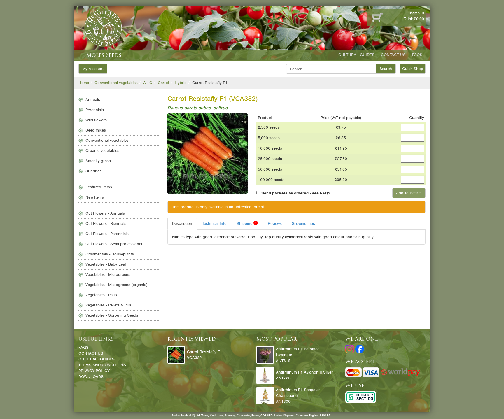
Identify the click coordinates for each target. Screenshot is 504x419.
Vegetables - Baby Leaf (105, 264)
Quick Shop (412, 68)
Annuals (92, 99)
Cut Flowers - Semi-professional (113, 243)
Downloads (91, 376)
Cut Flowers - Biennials (105, 223)
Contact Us (393, 54)
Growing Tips (303, 223)
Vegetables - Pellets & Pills (108, 305)
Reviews (275, 223)
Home (83, 82)
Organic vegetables (102, 150)
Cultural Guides (356, 54)
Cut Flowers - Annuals (105, 213)
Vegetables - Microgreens (107, 274)
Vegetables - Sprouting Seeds (111, 315)
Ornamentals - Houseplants (109, 254)
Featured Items (98, 187)
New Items (94, 197)
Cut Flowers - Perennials (107, 233)
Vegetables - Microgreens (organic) (116, 284)
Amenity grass (98, 160)
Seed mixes (95, 130)
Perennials (94, 109)
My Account (93, 68)
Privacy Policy (94, 370)
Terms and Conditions (102, 364)
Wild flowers (96, 120)
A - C (147, 82)
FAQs (417, 54)
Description (182, 223)
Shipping (246, 223)
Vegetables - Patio (101, 294)
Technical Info (214, 223)
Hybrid (181, 82)
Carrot (163, 82)
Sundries (93, 171)
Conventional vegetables (116, 82)
